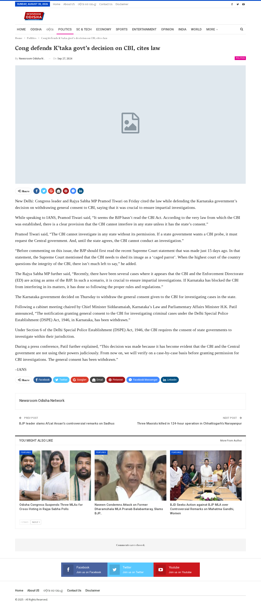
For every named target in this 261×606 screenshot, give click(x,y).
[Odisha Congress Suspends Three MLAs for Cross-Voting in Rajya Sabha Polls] (55, 475)
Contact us (106, 4)
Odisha (36, 29)
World (196, 29)
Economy (103, 29)
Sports (121, 29)
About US (69, 4)
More (210, 29)
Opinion (167, 29)
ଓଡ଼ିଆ (50, 29)
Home (56, 4)
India (182, 29)
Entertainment (144, 29)
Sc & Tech (84, 29)
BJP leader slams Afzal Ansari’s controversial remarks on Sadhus (66, 423)
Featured (26, 452)
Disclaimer (122, 4)
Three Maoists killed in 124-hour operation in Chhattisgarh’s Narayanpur (189, 423)
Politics (65, 29)
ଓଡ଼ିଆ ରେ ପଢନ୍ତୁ (87, 4)
